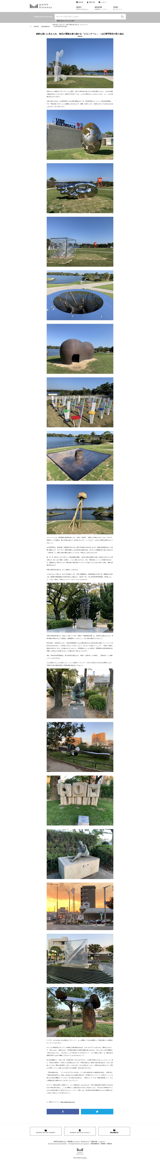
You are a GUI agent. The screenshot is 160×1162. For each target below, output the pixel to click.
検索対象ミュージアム (74, 1141)
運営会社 (109, 1143)
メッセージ (104, 2)
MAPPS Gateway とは (60, 1141)
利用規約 (103, 1143)
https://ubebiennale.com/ (67, 1102)
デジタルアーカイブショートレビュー (80, 1132)
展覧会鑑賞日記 (45, 26)
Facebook (63, 1111)
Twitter (97, 1111)
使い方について (85, 1141)
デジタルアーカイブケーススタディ (45, 1132)
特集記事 (80, 2)
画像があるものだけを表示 (66, 21)
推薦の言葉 (92, 2)
